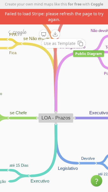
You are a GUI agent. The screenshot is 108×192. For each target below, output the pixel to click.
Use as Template (59, 43)
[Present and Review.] (43, 34)
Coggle (97, 4)
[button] (96, 181)
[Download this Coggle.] (55, 34)
